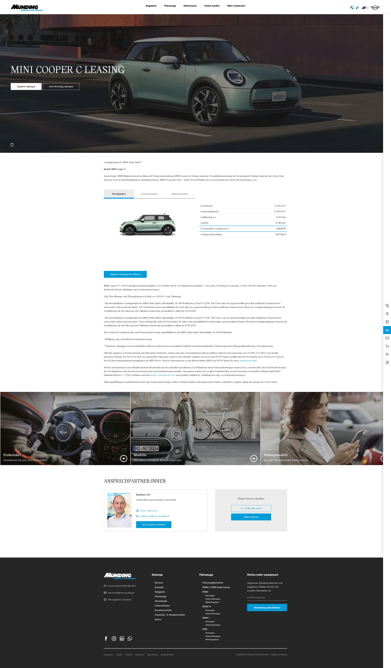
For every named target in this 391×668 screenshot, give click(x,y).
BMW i (205, 617)
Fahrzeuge (160, 596)
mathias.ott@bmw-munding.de (155, 516)
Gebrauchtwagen (212, 599)
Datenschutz (152, 654)
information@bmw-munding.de (121, 592)
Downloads (161, 600)
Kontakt (159, 587)
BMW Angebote (212, 602)
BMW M (206, 606)
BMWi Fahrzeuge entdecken (358, 8)
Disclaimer (139, 654)
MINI (204, 629)
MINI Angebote (212, 639)
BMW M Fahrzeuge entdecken (365, 8)
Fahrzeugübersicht (212, 582)
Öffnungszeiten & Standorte (120, 599)
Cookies (128, 654)
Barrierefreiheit (167, 654)
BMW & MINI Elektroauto (216, 587)
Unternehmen (162, 605)
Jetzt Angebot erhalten (156, 524)
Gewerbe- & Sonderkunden (170, 614)
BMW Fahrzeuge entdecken (352, 8)
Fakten (119, 654)
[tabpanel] (195, 76)
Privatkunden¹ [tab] (119, 194)
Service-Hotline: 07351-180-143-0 (122, 586)
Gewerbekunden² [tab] (149, 194)
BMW (205, 591)
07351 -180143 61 (148, 511)
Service (159, 582)
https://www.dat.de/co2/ (163, 375)
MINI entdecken (375, 8)
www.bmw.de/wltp (248, 360)
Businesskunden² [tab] (180, 194)
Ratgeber (160, 591)
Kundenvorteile (163, 610)
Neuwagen (210, 595)
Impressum (108, 654)
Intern (158, 619)
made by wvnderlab (279, 654)
